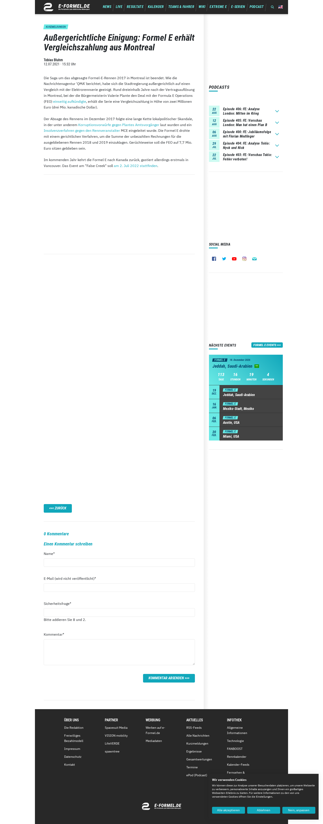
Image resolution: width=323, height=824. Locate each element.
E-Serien (238, 7)
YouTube (234, 259)
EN (280, 7)
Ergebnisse (194, 751)
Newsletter (254, 259)
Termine (192, 767)
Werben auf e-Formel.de (155, 730)
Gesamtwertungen (199, 759)
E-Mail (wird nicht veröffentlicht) (70, 578)
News (107, 7)
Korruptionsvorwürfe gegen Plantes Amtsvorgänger (118, 125)
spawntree (112, 751)
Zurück (60, 508)
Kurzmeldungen (197, 743)
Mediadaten (154, 741)
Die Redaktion (73, 728)
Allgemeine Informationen (237, 730)
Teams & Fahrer (181, 7)
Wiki (202, 7)
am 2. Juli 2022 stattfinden (135, 165)
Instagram (244, 259)
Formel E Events (264, 345)
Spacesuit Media (116, 728)
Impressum (72, 749)
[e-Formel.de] (67, 7)
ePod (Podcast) (196, 775)
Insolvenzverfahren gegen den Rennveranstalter (82, 130)
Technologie (235, 741)
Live (119, 7)
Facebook (214, 259)
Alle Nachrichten (197, 736)
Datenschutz (73, 757)
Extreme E (218, 7)
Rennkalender (236, 757)
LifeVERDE (112, 743)
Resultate (135, 7)
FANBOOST (235, 749)
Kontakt (69, 765)
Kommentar (54, 634)
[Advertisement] (119, 214)
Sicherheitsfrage (57, 603)
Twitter (224, 259)
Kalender (156, 7)
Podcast (257, 7)
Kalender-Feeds (238, 765)
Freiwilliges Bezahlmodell (73, 738)
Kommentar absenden (166, 678)
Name (52, 553)
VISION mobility (116, 736)
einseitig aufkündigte (69, 101)
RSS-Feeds (194, 728)
